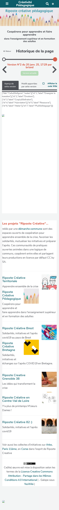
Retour (8, 51)
